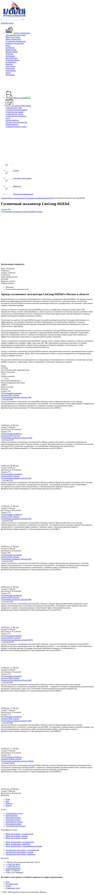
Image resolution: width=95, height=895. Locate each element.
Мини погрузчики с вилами (17, 836)
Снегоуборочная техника (15, 826)
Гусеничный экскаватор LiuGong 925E (16, 559)
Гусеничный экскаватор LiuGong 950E (16, 721)
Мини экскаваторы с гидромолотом (20, 842)
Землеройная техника (14, 822)
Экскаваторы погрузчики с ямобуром (20, 854)
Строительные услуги (14, 813)
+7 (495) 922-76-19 (13, 866)
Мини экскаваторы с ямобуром (18, 844)
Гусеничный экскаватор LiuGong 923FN (17, 640)
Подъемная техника (13, 824)
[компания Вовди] (14, 17)
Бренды (9, 805)
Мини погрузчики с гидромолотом (19, 834)
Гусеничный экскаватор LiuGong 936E (16, 680)
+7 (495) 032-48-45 (13, 864)
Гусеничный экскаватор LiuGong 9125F (16, 438)
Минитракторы (12, 815)
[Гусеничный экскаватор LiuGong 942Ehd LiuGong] (21, 212)
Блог (7, 801)
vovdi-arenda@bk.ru (13, 868)
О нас (8, 799)
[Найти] (23, 19)
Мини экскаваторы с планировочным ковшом (24, 846)
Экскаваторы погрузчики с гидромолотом (22, 850)
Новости (9, 803)
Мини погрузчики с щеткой (17, 838)
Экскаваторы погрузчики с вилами (19, 852)
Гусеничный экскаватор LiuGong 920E (16, 599)
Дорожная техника (13, 820)
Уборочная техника (13, 818)
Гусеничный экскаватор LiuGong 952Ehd (17, 761)
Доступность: (6, 429)
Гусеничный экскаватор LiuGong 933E (16, 519)
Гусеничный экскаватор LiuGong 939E (16, 397)
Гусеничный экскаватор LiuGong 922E (16, 478)
